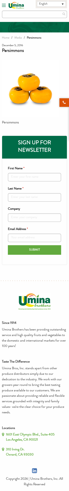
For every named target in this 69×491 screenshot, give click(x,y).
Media (18, 38)
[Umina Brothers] (16, 5)
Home (5, 38)
